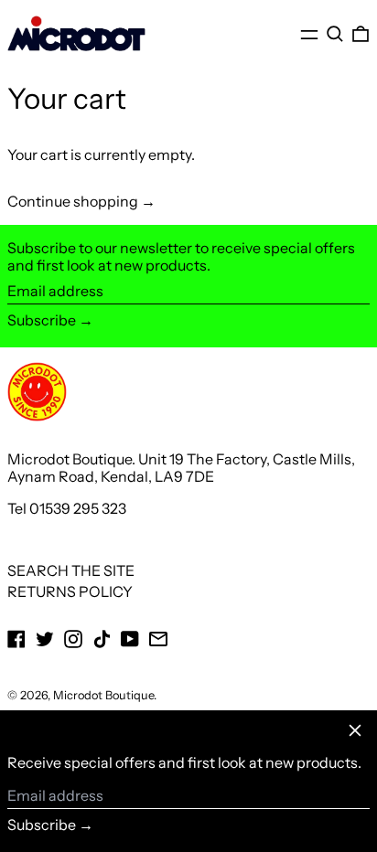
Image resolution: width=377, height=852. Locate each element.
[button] (335, 34)
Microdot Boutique (103, 695)
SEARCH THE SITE (71, 570)
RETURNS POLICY (70, 591)
